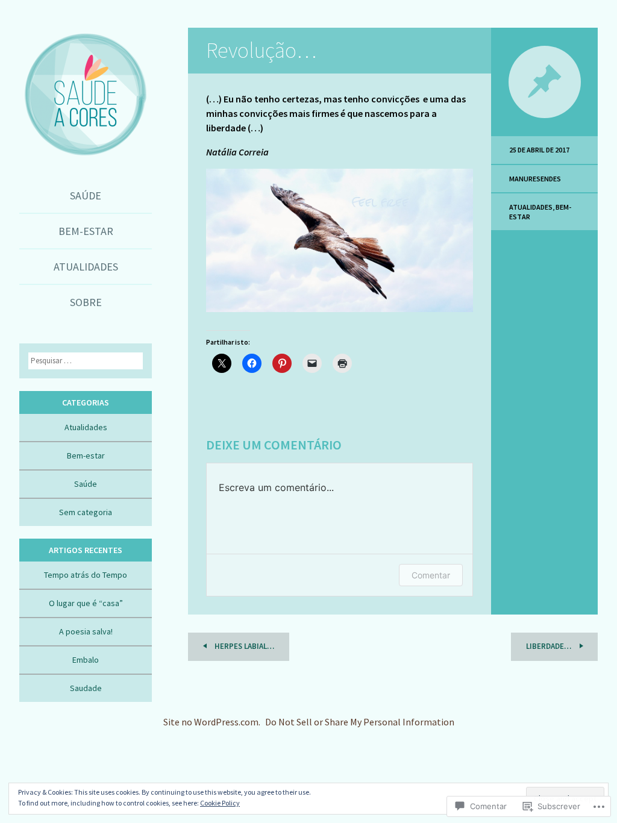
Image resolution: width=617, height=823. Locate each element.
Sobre (86, 302)
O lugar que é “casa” (86, 603)
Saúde (85, 195)
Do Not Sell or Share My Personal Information (359, 722)
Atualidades (86, 267)
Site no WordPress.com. (211, 722)
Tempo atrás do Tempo (85, 574)
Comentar (431, 575)
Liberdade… (549, 646)
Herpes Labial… (243, 646)
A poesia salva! (86, 631)
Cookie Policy (220, 802)
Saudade (86, 688)
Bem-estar (85, 231)
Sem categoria (85, 512)
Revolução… (261, 50)
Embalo (85, 659)
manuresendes (535, 178)
